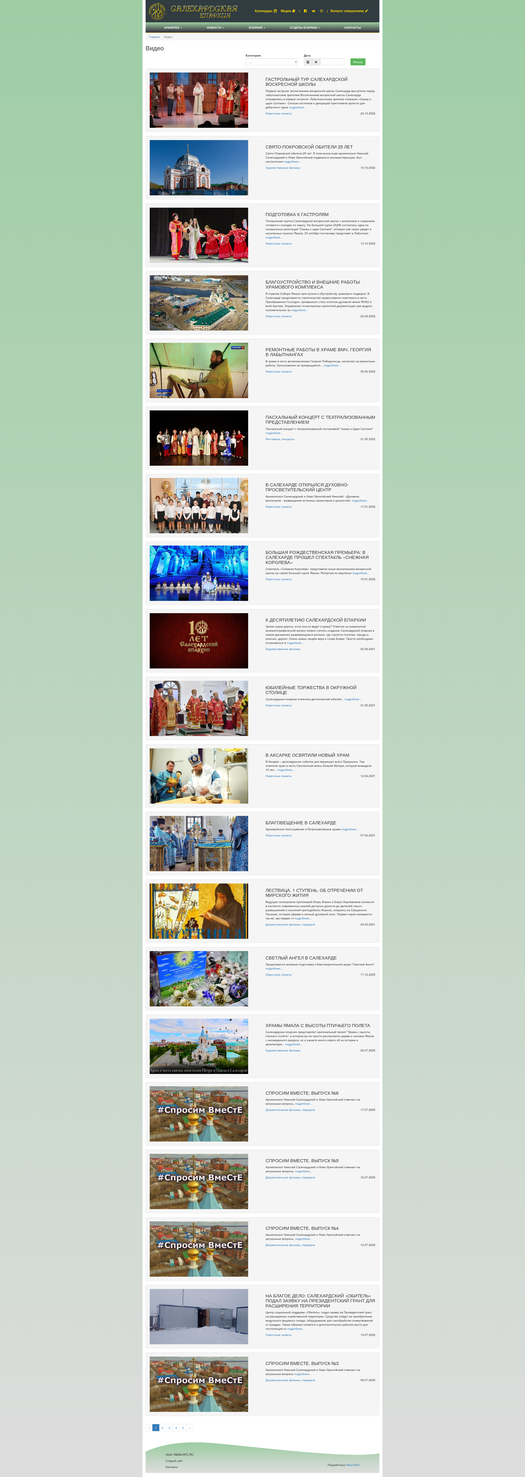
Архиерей (172, 27)
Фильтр (358, 62)
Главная (154, 37)
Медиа (286, 10)
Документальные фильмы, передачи (290, 924)
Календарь (264, 10)
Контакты (353, 27)
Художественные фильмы (283, 167)
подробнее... (297, 107)
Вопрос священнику (347, 10)
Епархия (256, 27)
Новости (214, 27)
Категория (253, 55)
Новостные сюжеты (279, 113)
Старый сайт (174, 1461)
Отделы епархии (304, 27)
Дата (307, 55)
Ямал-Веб (353, 1465)
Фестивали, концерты (280, 439)
